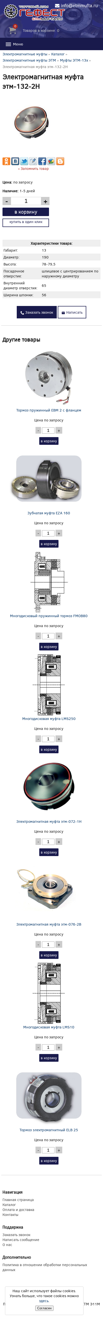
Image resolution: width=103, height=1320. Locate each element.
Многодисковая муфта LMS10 (48, 1026)
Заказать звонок (38, 312)
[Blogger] (60, 163)
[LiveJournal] (33, 163)
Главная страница (18, 1199)
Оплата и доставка (18, 1209)
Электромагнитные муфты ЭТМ (29, 60)
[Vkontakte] (15, 163)
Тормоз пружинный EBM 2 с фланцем (48, 410)
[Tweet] (24, 163)
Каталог (57, 53)
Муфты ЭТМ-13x (74, 60)
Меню (17, 43)
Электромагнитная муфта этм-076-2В (48, 924)
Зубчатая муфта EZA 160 (49, 512)
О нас (7, 1244)
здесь (43, 1300)
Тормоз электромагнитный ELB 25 (49, 1129)
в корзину (25, 211)
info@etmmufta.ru (79, 5)
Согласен (44, 1308)
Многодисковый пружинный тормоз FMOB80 (49, 615)
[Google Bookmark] (51, 163)
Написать (73, 312)
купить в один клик (26, 221)
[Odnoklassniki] (6, 163)
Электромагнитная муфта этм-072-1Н (49, 821)
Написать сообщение (20, 1239)
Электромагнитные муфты (24, 53)
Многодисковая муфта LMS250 (49, 718)
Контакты (10, 1214)
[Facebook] (42, 163)
